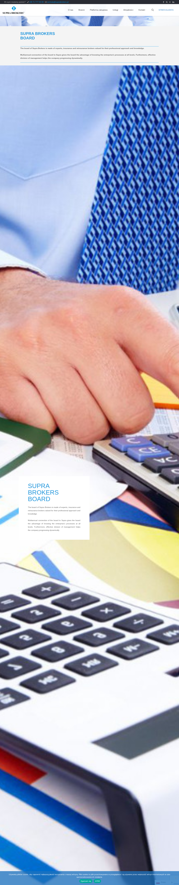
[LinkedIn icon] (173, 2)
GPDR (97, 881)
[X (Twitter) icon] (167, 2)
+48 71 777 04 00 (36, 2)
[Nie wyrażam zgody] (175, 878)
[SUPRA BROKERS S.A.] (13, 10)
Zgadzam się (86, 881)
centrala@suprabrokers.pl (58, 2)
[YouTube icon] (170, 2)
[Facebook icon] (163, 2)
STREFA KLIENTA (166, 10)
